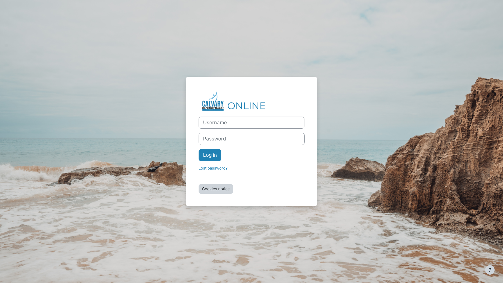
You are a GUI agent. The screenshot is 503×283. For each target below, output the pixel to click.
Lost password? (213, 168)
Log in (210, 155)
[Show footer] (490, 270)
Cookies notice (216, 188)
